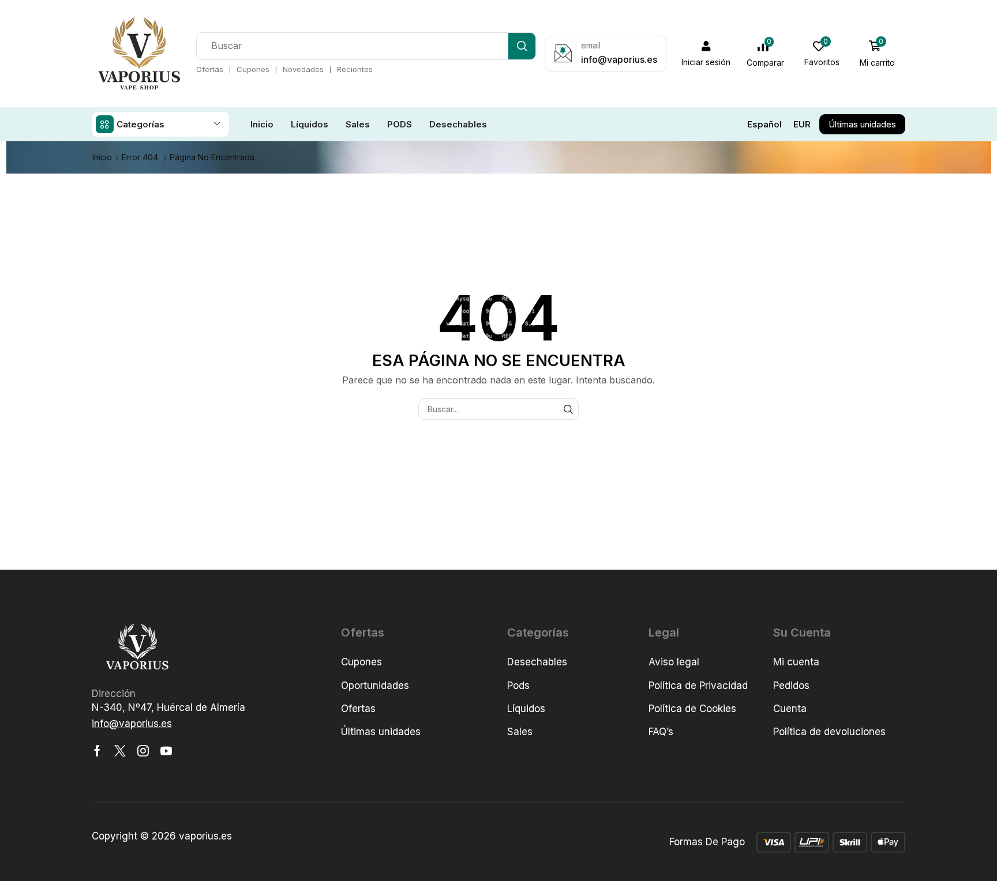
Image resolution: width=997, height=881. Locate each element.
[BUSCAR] (568, 409)
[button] (706, 53)
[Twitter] (120, 750)
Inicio (102, 157)
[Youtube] (166, 750)
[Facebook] (97, 750)
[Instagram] (143, 750)
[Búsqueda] (521, 46)
